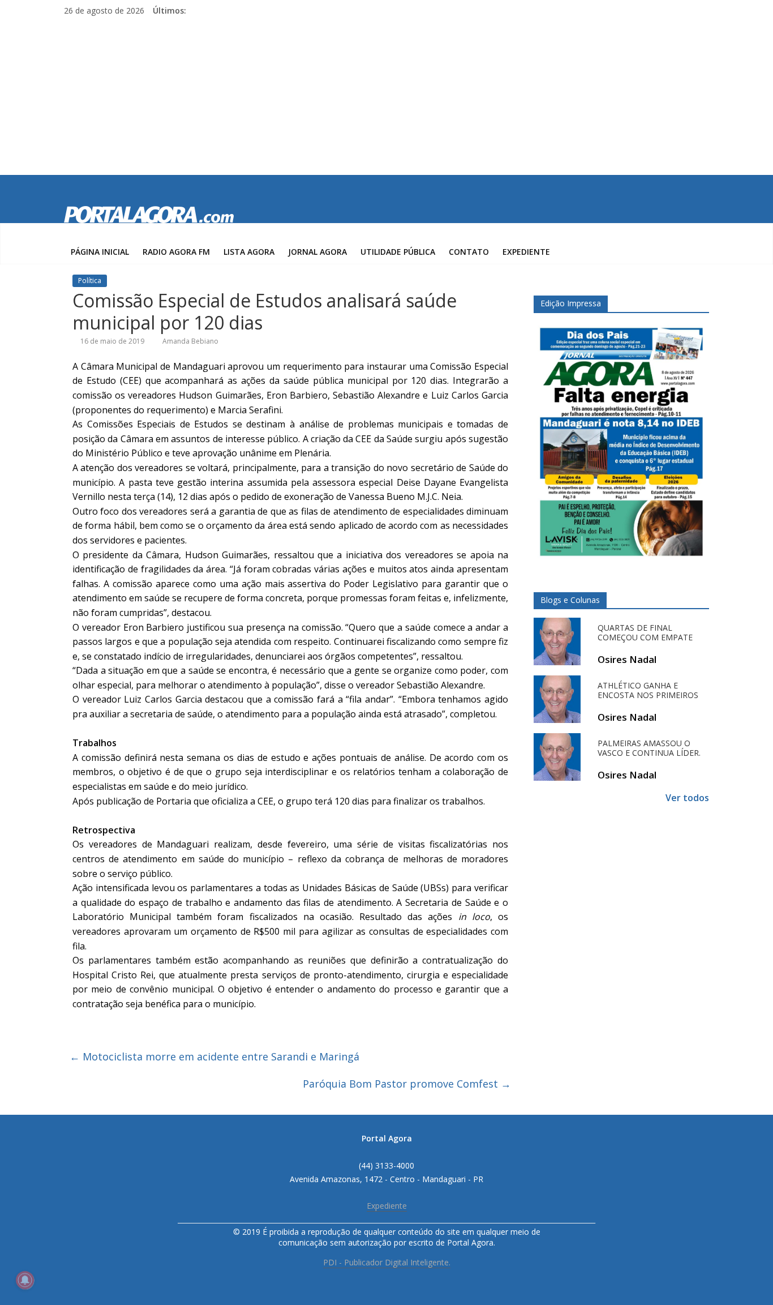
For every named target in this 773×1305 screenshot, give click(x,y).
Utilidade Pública (397, 251)
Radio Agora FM (176, 251)
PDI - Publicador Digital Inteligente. (386, 1262)
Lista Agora (249, 251)
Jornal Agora (317, 251)
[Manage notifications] (25, 1280)
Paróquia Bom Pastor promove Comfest (407, 1083)
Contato (469, 251)
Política (89, 280)
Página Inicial (100, 251)
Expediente (526, 251)
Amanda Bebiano (190, 341)
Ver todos (687, 797)
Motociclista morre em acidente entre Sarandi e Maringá (214, 1056)
